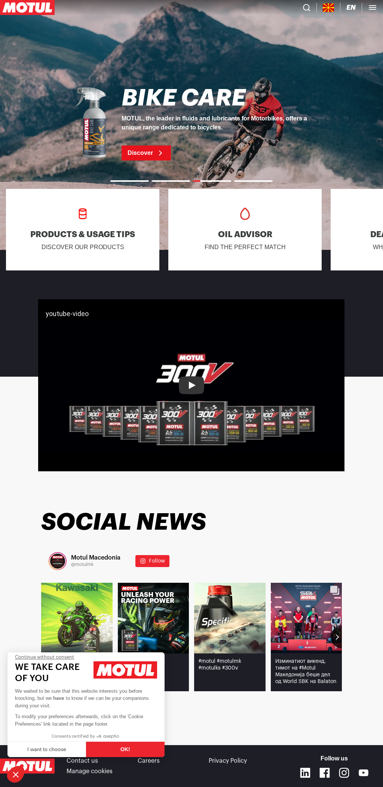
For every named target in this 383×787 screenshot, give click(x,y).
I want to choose (46, 749)
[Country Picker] (328, 7)
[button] (16, 774)
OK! (125, 749)
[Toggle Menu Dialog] (372, 7)
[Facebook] (324, 773)
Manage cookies (90, 771)
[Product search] (306, 7)
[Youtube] (363, 773)
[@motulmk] (57, 561)
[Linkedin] (305, 773)
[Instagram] (344, 773)
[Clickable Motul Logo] (27, 7)
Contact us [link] (82, 761)
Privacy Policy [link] (228, 761)
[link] (191, 123)
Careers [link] (149, 761)
